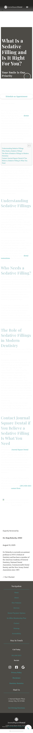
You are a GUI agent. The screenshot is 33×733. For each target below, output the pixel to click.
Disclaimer (17, 678)
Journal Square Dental (19, 450)
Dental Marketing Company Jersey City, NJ (19, 726)
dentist (26, 116)
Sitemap (16, 628)
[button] (27, 7)
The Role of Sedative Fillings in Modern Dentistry (15, 154)
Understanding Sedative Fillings (12, 148)
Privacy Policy (16, 673)
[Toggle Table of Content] (28, 145)
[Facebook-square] (16, 667)
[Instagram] (9, 667)
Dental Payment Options (16, 613)
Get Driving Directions (16, 708)
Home (16, 593)
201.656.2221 (16, 655)
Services (16, 608)
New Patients (16, 603)
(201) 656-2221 (25, 486)
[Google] (23, 667)
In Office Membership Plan (16, 618)
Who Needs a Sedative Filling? (12, 151)
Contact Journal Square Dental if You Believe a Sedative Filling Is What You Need (14, 160)
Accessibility (16, 634)
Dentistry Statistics (16, 683)
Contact (16, 623)
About (16, 598)
